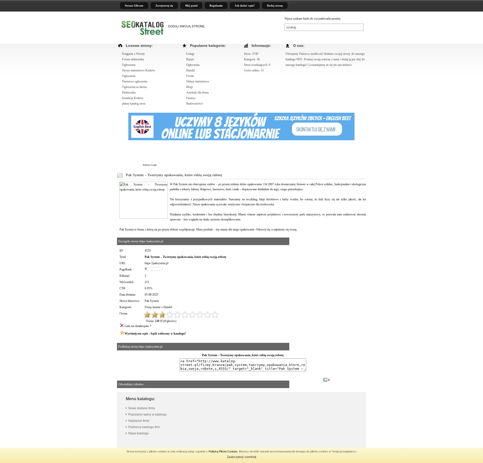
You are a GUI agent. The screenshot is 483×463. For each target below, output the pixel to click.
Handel (168, 307)
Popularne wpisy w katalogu (147, 414)
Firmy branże (152, 307)
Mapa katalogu (138, 433)
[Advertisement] (248, 154)
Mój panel (191, 5)
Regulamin (216, 5)
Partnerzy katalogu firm (144, 427)
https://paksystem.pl (156, 263)
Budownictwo (194, 103)
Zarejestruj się (164, 5)
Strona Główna (134, 5)
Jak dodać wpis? (245, 5)
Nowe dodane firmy (141, 408)
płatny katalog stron (133, 103)
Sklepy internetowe (197, 81)
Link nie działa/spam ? (138, 326)
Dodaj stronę (275, 5)
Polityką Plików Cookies (223, 451)
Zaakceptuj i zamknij (241, 457)
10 (215, 314)
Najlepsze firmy (138, 421)
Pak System (152, 301)
